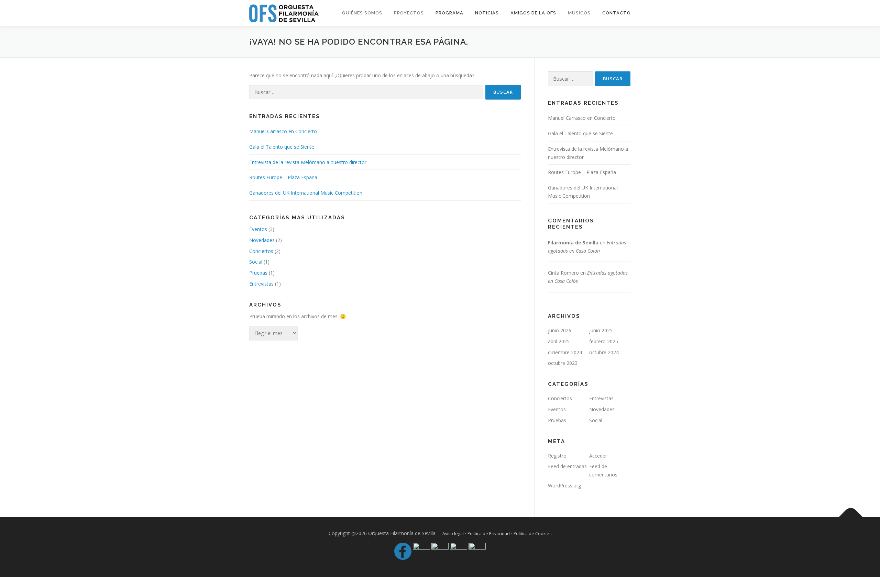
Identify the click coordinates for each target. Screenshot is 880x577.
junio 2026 (559, 330)
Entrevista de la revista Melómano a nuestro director (307, 162)
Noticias (487, 12)
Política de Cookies (532, 533)
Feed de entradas (567, 466)
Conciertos (261, 251)
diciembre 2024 (565, 352)
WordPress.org (564, 485)
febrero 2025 (603, 341)
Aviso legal (453, 533)
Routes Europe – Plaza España (283, 177)
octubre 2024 (604, 352)
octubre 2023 (563, 363)
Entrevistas (261, 283)
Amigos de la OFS (533, 12)
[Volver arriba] (851, 517)
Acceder (598, 455)
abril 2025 (559, 341)
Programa (449, 12)
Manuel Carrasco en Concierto (283, 131)
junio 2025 (601, 330)
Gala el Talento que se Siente (281, 146)
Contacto (616, 12)
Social (255, 261)
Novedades (262, 240)
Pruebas (258, 272)
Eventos (258, 229)
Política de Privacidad (489, 533)
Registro (557, 455)
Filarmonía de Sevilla (573, 242)
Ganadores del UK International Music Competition (305, 192)
